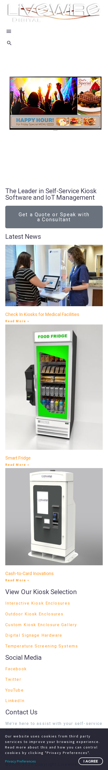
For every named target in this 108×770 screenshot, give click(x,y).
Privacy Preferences (20, 761)
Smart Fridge (18, 458)
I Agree (90, 761)
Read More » (17, 321)
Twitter (13, 679)
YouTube (14, 690)
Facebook (16, 669)
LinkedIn (15, 700)
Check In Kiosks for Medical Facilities (42, 314)
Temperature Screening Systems (41, 646)
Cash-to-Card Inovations (29, 573)
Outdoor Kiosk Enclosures (34, 614)
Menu (9, 31)
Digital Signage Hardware (33, 635)
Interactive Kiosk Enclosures (37, 603)
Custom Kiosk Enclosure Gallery (41, 624)
